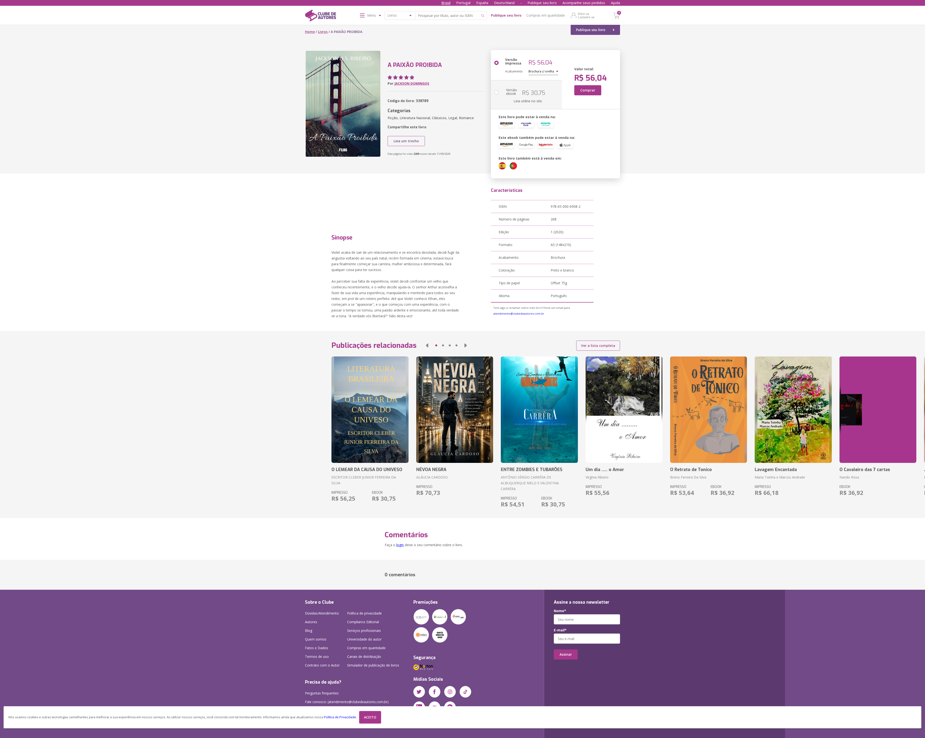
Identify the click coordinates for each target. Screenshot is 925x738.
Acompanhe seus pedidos (583, 2)
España (482, 2)
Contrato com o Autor (322, 665)
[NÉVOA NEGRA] (454, 409)
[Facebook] (434, 692)
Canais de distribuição (364, 656)
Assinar (566, 654)
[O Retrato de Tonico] (708, 409)
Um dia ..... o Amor (605, 470)
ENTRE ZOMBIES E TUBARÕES (531, 470)
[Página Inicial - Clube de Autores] (320, 16)
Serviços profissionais (364, 630)
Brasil (445, 2)
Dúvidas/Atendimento (322, 613)
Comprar (587, 90)
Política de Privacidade (340, 717)
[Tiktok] (465, 692)
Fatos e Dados (316, 648)
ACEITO (370, 717)
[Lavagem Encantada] (793, 409)
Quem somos (315, 639)
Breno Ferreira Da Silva (688, 477)
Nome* (560, 611)
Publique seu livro (542, 2)
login (400, 545)
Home (310, 31)
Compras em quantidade (545, 15)
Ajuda (615, 2)
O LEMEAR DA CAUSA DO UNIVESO (366, 470)
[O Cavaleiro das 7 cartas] (877, 409)
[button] (427, 345)
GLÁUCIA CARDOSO (432, 477)
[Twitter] (419, 692)
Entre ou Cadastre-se (586, 15)
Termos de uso (317, 656)
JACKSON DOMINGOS (411, 83)
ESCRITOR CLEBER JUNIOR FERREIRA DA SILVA (363, 480)
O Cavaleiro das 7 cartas (864, 470)
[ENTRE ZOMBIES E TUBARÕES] (539, 409)
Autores (311, 622)
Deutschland (504, 2)
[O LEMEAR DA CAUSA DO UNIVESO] (369, 409)
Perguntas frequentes (322, 693)
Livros (323, 31)
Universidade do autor (364, 639)
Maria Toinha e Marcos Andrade (780, 477)
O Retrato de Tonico (691, 470)
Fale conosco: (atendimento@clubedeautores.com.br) (347, 701)
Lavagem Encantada (776, 470)
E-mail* (560, 630)
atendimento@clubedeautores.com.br (518, 313)
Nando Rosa (849, 477)
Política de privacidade (364, 613)
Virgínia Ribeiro (597, 477)
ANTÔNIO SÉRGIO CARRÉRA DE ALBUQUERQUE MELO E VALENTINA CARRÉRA (530, 483)
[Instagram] (450, 692)
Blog (308, 630)
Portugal (463, 2)
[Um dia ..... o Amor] (624, 409)
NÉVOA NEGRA (431, 470)
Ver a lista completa (598, 345)
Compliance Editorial (363, 622)
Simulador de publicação (373, 665)
